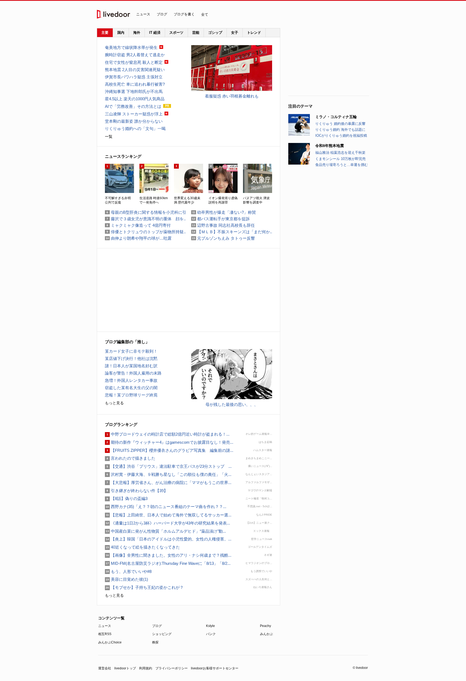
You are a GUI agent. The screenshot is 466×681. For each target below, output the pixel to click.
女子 (234, 33)
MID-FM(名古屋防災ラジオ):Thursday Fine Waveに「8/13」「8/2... (168, 563)
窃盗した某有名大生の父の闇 (131, 387)
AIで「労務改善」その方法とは (133, 106)
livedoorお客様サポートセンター (214, 668)
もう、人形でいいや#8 (128, 571)
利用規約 (145, 668)
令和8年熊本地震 (329, 145)
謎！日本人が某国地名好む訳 (131, 365)
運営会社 (104, 668)
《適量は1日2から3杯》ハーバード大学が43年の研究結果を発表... (167, 523)
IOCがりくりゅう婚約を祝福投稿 (341, 135)
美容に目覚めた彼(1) (126, 579)
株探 (155, 642)
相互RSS (104, 634)
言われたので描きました (130, 458)
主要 (104, 33)
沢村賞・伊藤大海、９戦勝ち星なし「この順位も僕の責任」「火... (168, 474)
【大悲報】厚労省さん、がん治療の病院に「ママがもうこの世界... (168, 482)
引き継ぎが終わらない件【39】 (136, 491)
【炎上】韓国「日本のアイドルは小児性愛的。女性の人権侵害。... (168, 539)
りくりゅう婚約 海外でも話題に (340, 130)
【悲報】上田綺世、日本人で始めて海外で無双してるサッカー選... (168, 515)
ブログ (162, 14)
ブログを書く (184, 14)
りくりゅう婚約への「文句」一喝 (135, 128)
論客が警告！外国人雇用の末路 (133, 373)
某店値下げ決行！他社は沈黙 (131, 358)
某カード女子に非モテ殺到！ (131, 351)
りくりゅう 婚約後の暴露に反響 (340, 124)
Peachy (265, 626)
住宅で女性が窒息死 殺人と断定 (134, 62)
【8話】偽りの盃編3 (126, 498)
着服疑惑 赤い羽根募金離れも (232, 96)
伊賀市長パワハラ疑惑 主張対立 (134, 77)
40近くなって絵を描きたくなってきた (142, 547)
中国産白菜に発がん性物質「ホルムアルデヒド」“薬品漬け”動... (165, 531)
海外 (136, 33)
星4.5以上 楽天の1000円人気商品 (135, 98)
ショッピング (162, 634)
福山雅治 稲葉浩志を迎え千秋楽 (340, 153)
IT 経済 (154, 33)
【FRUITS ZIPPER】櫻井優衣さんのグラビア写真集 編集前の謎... (169, 450)
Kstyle (210, 626)
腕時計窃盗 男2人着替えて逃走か (135, 54)
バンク (211, 634)
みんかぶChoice (110, 642)
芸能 (195, 33)
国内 (120, 33)
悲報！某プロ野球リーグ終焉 (131, 395)
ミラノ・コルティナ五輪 (336, 117)
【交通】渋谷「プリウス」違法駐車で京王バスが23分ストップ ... (168, 466)
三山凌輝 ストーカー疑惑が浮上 (134, 114)
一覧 (108, 136)
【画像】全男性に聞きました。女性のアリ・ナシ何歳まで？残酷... (168, 555)
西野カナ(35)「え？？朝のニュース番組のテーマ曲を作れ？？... (165, 507)
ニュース (143, 14)
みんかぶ (266, 634)
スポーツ (176, 33)
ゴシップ (215, 33)
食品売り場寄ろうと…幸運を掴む (341, 165)
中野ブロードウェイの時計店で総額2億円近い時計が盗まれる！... (167, 434)
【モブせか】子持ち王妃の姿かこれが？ (144, 587)
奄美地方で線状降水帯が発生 (131, 47)
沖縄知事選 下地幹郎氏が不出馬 (134, 91)
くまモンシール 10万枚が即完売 (340, 159)
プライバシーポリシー (171, 668)
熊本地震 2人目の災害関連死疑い (135, 69)
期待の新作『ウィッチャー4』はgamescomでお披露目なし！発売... (169, 442)
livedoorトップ (125, 668)
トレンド (254, 33)
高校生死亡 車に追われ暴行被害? (135, 84)
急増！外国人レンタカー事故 (131, 380)
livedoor (113, 14)
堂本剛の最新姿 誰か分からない (134, 121)
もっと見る (114, 403)
